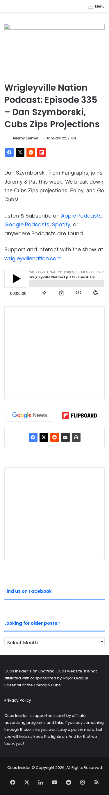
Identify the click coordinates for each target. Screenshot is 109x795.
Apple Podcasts (81, 215)
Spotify (61, 224)
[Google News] (29, 415)
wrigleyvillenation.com (33, 258)
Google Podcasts (26, 224)
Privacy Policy (17, 700)
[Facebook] (9, 152)
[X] (20, 152)
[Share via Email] (65, 437)
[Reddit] (30, 152)
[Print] (76, 437)
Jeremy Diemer (25, 138)
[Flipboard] (41, 152)
